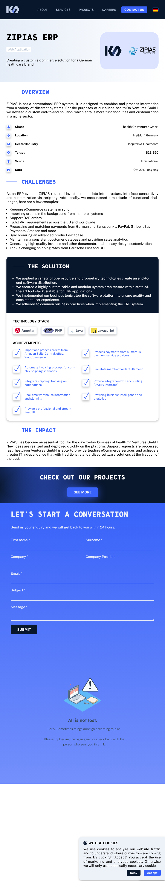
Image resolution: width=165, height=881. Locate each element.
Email (16, 573)
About (42, 9)
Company (19, 557)
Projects (86, 9)
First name (20, 540)
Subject (18, 590)
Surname (94, 540)
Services (63, 9)
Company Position (100, 557)
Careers (109, 9)
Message (19, 607)
